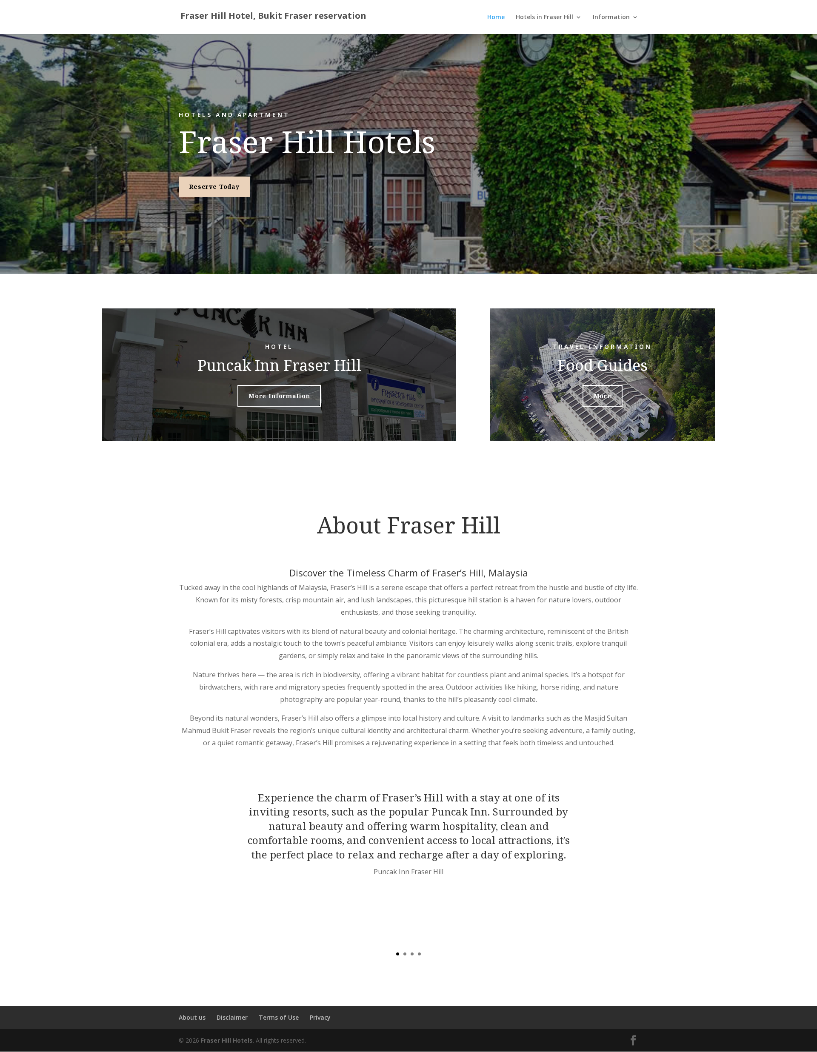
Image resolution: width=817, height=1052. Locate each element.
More (602, 396)
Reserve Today (214, 186)
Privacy (320, 1017)
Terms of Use (279, 1017)
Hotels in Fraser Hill (544, 17)
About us (192, 1017)
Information (611, 17)
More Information (279, 396)
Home (496, 17)
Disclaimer (232, 1017)
